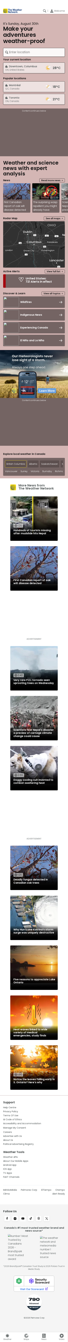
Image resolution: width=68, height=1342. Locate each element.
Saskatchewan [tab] (49, 464)
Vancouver (11, 471)
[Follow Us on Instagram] (15, 1219)
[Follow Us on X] (47, 1219)
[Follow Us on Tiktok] (31, 1219)
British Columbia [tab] (15, 464)
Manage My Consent (14, 1127)
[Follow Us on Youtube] (23, 1219)
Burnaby (47, 471)
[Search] (44, 10)
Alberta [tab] (33, 464)
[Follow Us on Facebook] (7, 1219)
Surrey (24, 471)
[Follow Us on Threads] (39, 1219)
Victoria (35, 471)
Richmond (61, 471)
